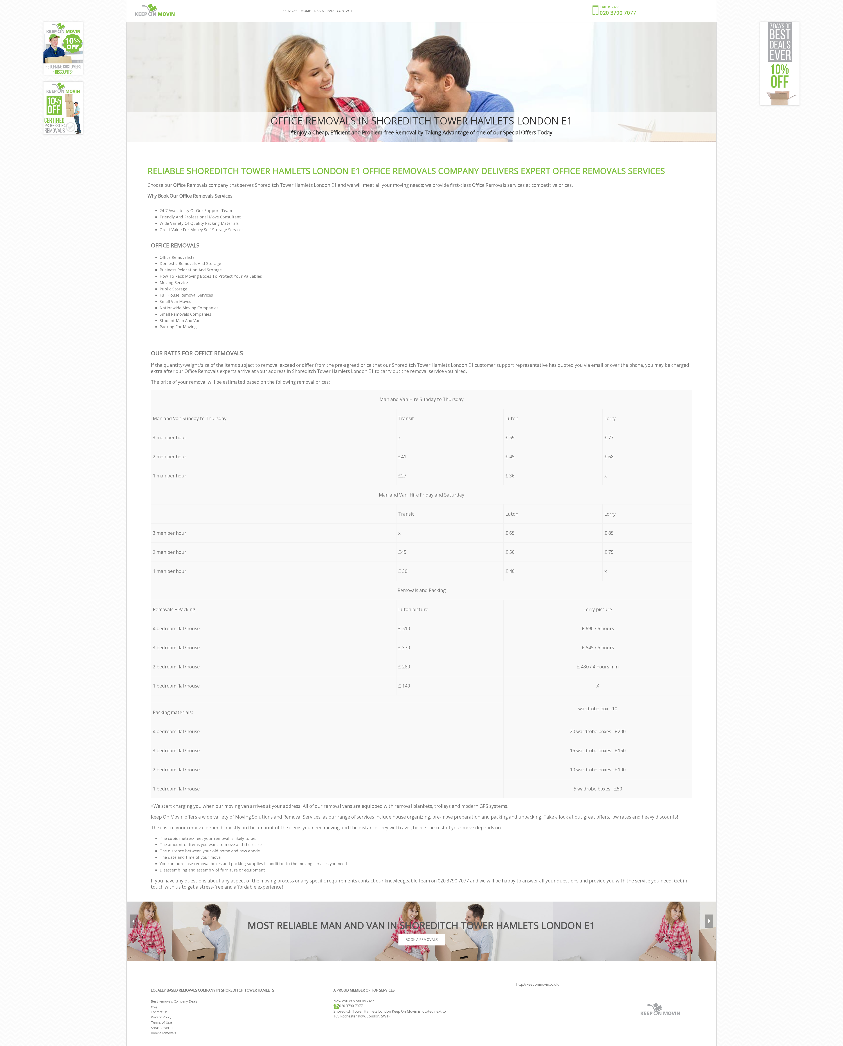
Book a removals (163, 1033)
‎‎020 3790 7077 (351, 1005)
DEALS (319, 10)
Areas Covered (162, 1027)
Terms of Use (161, 1022)
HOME (306, 10)
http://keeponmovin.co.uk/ (538, 984)
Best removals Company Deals (174, 1001)
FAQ (154, 1006)
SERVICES (290, 10)
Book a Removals (421, 939)
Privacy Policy (161, 1017)
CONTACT (344, 10)
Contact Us (159, 1012)
